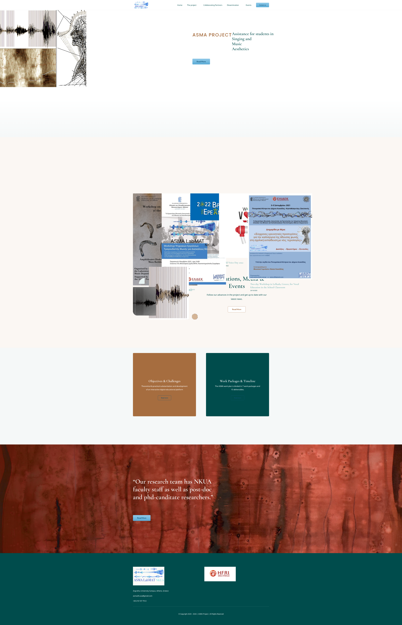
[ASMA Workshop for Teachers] (194, 239)
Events (194, 241)
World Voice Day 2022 (232, 262)
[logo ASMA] (148, 567)
